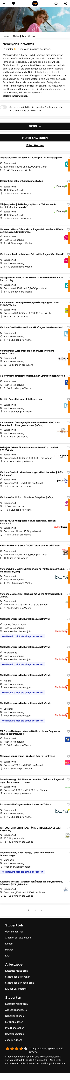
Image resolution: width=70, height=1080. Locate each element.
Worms (31, 36)
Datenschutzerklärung (39, 1063)
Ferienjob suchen (14, 1021)
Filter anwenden (35, 138)
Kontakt (9, 943)
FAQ (7, 955)
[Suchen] (57, 3)
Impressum (59, 1063)
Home (6, 36)
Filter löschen (35, 145)
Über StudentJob (14, 931)
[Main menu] (4, 3)
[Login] (65, 3)
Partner (9, 949)
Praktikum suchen (14, 1027)
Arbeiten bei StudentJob (18, 937)
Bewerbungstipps (14, 1033)
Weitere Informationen (15, 95)
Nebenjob (18, 36)
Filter (33, 126)
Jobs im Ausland (13, 1039)
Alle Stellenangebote (16, 1009)
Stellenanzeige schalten (17, 976)
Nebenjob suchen (14, 1015)
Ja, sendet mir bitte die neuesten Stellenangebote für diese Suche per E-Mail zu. (36, 109)
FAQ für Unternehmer (16, 988)
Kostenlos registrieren (16, 970)
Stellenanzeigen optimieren (19, 982)
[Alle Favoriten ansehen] (13, 3)
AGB (22, 1063)
